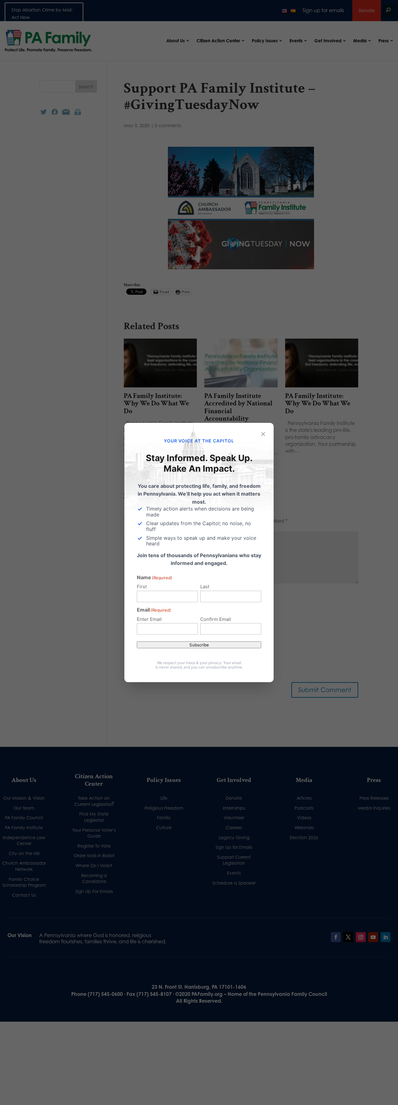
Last (204, 586)
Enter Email (149, 619)
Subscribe (199, 644)
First (142, 586)
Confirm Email (215, 619)
